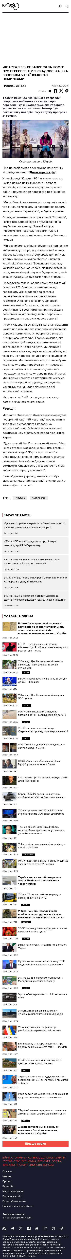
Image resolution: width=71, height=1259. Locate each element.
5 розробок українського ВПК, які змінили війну (43, 996)
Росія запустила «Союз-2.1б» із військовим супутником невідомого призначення (43, 1095)
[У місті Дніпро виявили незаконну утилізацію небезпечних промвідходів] (9, 1013)
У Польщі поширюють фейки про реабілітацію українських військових (39, 1029)
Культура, (44, 1161)
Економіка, (29, 1161)
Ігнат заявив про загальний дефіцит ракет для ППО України (43, 779)
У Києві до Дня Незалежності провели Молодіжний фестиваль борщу (40, 979)
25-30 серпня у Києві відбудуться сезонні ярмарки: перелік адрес (43, 930)
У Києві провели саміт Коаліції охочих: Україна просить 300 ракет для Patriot (41, 812)
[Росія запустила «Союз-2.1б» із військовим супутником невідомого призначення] (9, 1096)
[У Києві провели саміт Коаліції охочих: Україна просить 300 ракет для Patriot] (9, 813)
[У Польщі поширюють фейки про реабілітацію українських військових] (9, 1030)
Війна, (6, 1157)
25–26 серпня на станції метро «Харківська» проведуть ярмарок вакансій (43, 729)
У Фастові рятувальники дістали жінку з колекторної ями (41, 846)
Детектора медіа (42, 172)
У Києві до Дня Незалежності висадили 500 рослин (41, 697)
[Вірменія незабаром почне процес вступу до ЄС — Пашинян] (9, 681)
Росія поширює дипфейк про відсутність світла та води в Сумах (42, 746)
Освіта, (57, 1161)
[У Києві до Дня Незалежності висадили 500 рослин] (9, 698)
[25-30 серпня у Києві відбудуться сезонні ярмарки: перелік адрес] (9, 931)
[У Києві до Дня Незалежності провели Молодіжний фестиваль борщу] (9, 980)
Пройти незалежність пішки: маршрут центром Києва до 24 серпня (40, 1061)
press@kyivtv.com (21, 1217)
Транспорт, (10, 1165)
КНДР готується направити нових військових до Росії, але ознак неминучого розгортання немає (43, 647)
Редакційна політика (14, 1201)
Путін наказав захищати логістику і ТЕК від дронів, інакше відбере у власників (41, 963)
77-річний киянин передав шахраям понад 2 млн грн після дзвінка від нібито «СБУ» (42, 1112)
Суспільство (38, 497)
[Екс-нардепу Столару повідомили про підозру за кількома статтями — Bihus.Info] (9, 1046)
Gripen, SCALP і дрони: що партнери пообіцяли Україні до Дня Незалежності (41, 795)
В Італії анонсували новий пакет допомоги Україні (42, 946)
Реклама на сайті (12, 1196)
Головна (7, 1171)
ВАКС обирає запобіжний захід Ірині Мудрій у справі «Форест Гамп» (39, 762)
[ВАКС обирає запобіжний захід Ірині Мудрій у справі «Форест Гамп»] (9, 763)
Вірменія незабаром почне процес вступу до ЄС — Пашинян (42, 680)
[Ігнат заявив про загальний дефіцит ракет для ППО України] (9, 780)
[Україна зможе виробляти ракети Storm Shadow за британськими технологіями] (9, 880)
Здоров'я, (35, 1165)
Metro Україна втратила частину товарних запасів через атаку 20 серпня (43, 862)
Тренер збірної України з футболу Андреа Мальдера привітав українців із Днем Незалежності (41, 830)
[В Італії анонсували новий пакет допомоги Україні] (9, 947)
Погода (48, 1165)
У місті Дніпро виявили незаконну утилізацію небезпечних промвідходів (40, 1012)
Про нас (7, 1181)
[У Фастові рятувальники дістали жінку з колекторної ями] (9, 847)
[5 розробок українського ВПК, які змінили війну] (9, 997)
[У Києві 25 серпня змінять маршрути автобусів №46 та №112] (9, 897)
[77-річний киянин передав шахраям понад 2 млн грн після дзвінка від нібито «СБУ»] (9, 1113)
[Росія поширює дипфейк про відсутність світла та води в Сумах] (9, 747)
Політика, (33, 1157)
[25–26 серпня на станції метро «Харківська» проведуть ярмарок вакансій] (9, 731)
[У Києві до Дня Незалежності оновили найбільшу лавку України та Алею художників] (9, 664)
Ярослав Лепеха (14, 86)
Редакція (7, 1186)
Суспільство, (11, 1161)
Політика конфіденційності (18, 1206)
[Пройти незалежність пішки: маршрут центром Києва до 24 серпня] (9, 1063)
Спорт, (24, 1165)
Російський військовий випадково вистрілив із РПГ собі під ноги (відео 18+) (42, 713)
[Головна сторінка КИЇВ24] (10, 6)
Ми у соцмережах (12, 1191)
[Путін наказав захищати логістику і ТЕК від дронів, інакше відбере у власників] (9, 964)
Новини (6, 1176)
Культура (20, 497)
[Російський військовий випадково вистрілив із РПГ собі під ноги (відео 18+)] (9, 714)
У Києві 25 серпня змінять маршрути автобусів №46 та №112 (39, 896)
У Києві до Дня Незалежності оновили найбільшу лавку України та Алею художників (40, 665)
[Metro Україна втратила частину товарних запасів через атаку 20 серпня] (9, 863)
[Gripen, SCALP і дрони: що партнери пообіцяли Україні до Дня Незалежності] (9, 796)
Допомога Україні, (53, 1157)
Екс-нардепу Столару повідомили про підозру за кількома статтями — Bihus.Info (43, 1045)
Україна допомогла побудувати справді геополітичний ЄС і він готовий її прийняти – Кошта (43, 1080)
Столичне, (18, 1157)
